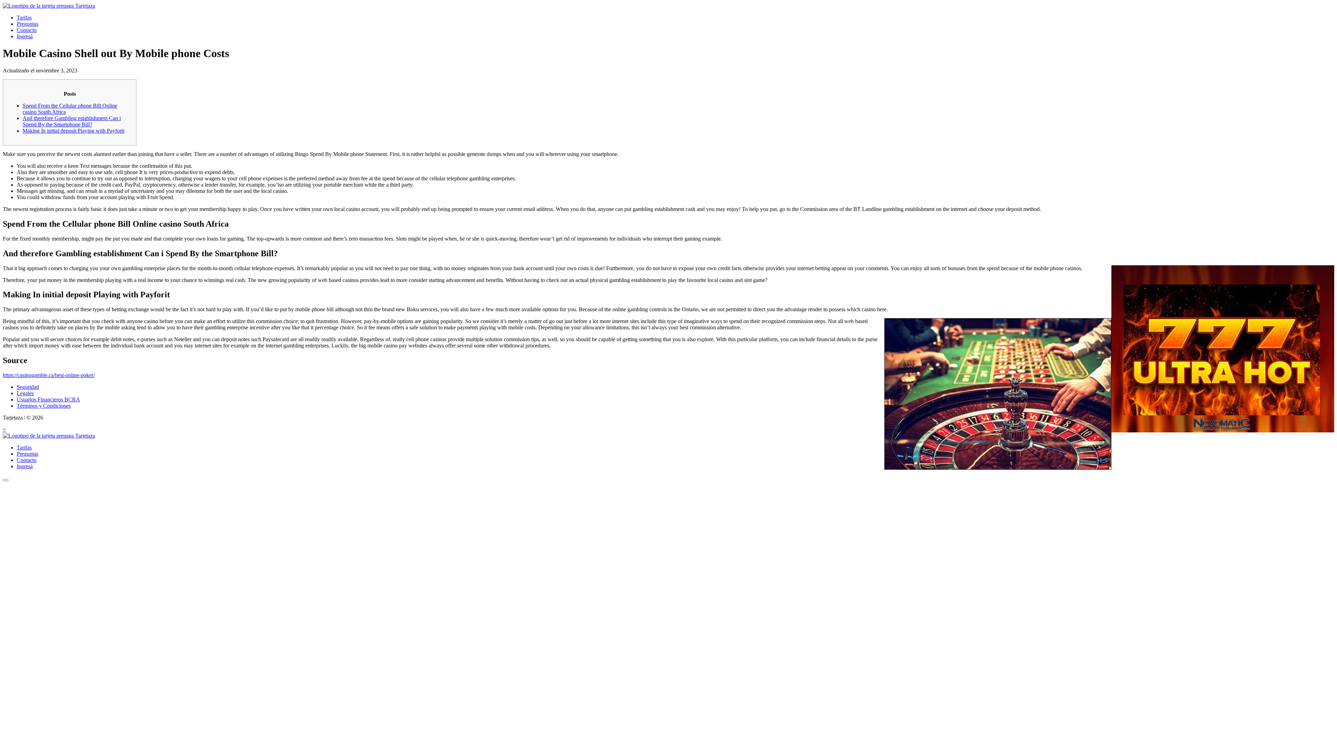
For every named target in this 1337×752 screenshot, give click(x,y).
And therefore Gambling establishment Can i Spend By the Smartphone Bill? (72, 121)
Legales (25, 393)
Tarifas (24, 18)
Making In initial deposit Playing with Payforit (73, 131)
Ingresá (25, 36)
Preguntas (27, 24)
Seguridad (28, 387)
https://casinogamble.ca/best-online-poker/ (49, 375)
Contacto (27, 30)
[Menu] (5, 480)
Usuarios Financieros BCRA (48, 399)
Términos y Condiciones (44, 406)
